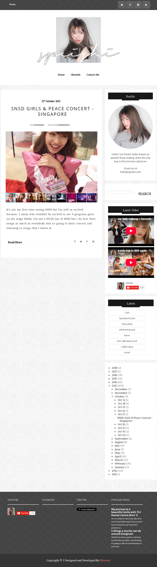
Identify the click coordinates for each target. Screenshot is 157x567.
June (118, 449)
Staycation (127, 324)
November (121, 392)
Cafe (127, 312)
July (117, 445)
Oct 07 (122, 428)
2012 (115, 470)
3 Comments (62, 125)
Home (12, 4)
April (118, 456)
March (119, 460)
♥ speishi (38, 125)
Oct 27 (122, 407)
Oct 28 (122, 403)
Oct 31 (121, 400)
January (120, 467)
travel (127, 352)
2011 (114, 474)
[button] (94, 162)
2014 (115, 382)
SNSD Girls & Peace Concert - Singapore (135, 419)
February (120, 463)
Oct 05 (122, 431)
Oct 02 (122, 435)
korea (127, 335)
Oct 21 (121, 410)
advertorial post (127, 329)
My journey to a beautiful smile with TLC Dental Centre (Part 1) (126, 512)
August (119, 442)
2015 (115, 378)
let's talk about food (127, 341)
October (120, 396)
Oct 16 (122, 424)
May (118, 452)
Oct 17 (121, 414)
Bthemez (105, 560)
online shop (127, 347)
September (122, 438)
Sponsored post (127, 318)
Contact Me (92, 74)
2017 (115, 371)
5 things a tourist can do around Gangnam (126, 532)
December (121, 389)
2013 (115, 385)
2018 (115, 367)
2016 (115, 375)
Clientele (75, 74)
